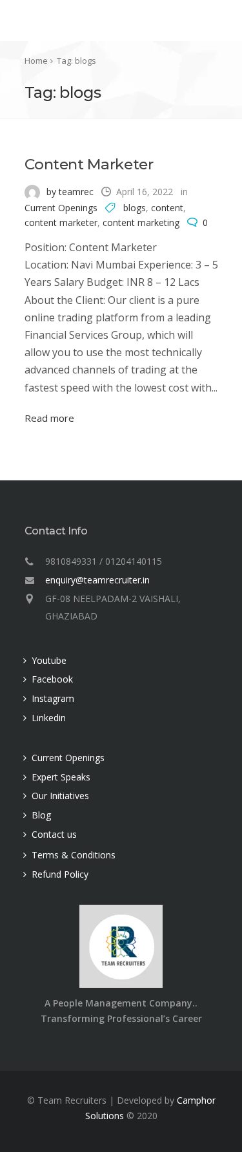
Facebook (52, 679)
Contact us (54, 834)
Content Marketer (89, 164)
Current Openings (61, 208)
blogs (134, 208)
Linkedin (49, 718)
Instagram (53, 698)
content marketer (61, 222)
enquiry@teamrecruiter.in (97, 580)
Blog (41, 815)
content (167, 208)
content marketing (141, 222)
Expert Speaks (61, 777)
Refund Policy (60, 874)
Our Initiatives (60, 795)
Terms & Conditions (74, 855)
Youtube (49, 660)
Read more (49, 417)
